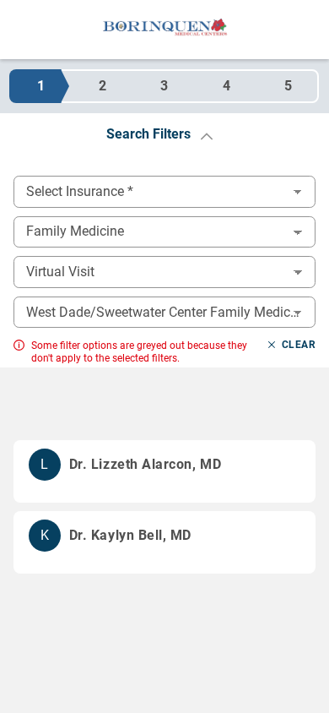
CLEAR (299, 345)
